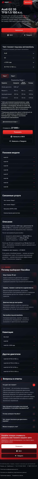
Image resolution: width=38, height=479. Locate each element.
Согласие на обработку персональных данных (13, 472)
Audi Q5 (6, 187)
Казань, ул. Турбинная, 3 (7, 466)
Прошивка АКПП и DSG (10, 209)
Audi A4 (6, 161)
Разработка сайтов (17, 475)
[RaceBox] (6, 2)
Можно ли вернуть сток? (10, 426)
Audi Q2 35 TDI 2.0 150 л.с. (11, 359)
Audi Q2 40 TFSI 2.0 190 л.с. (11, 363)
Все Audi (6, 337)
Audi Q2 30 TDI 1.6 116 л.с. (11, 367)
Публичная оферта (5, 475)
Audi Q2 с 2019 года (9, 345)
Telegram (29, 35)
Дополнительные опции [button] (10, 121)
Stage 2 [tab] (13, 76)
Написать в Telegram (19, 141)
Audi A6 (6, 170)
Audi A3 (6, 157)
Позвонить (18, 132)
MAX (11, 35)
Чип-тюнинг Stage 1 (9, 200)
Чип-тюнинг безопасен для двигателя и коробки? (15, 420)
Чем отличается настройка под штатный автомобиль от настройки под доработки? (16, 407)
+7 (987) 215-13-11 (32, 466)
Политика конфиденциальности (9, 469)
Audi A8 (6, 178)
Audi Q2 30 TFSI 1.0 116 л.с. (11, 371)
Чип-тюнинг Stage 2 (9, 204)
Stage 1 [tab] (5, 76)
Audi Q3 (6, 182)
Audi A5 (6, 166)
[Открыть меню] (35, 2)
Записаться (28, 2)
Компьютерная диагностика (12, 213)
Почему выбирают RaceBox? (11, 414)
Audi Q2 (6, 341)
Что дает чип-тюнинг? (9, 385)
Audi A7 (6, 174)
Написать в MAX (19, 136)
